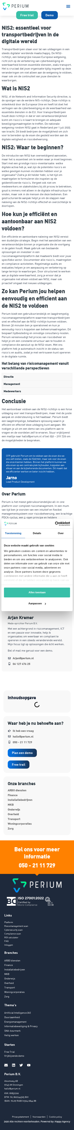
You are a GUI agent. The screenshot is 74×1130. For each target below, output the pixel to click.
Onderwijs (14, 809)
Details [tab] (37, 533)
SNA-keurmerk (12, 1030)
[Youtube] (28, 1065)
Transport (14, 818)
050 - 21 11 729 (37, 865)
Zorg (11, 828)
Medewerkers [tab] (12, 391)
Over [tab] (61, 533)
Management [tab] (12, 383)
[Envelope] (6, 1065)
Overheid (13, 814)
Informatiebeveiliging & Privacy (21, 1026)
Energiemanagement (15, 1021)
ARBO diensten (17, 790)
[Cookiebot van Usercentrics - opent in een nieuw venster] (55, 524)
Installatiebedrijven (20, 799)
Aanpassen (35, 603)
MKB (11, 804)
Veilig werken (11, 1035)
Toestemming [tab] (13, 533)
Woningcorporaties (20, 823)
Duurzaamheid (12, 1017)
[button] (68, 6)
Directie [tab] (9, 376)
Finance (13, 795)
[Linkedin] (13, 1065)
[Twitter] (21, 1065)
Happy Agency (62, 1121)
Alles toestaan (37, 592)
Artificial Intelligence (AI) (17, 1012)
